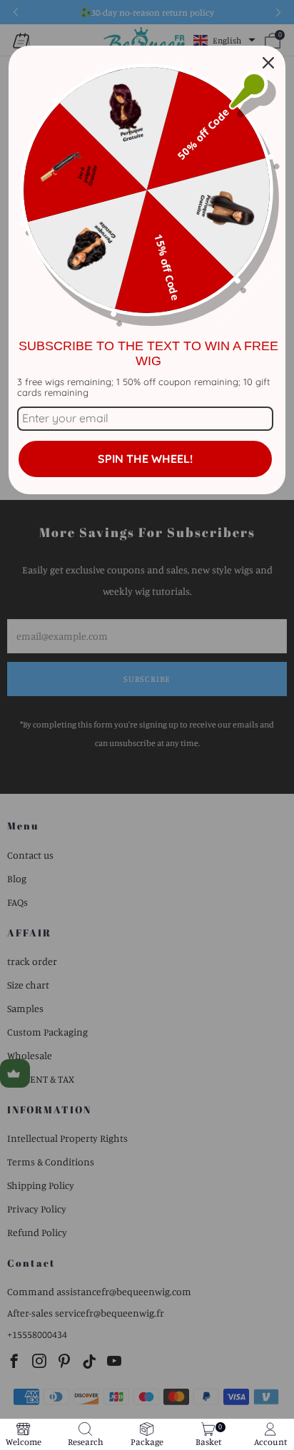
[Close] (268, 63)
